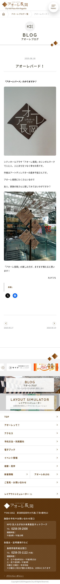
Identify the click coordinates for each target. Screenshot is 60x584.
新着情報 (8, 474)
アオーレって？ (12, 425)
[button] (2, 367)
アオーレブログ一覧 (19, 14)
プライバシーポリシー (15, 576)
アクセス (8, 433)
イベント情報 (11, 458)
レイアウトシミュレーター (16, 494)
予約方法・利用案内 (14, 442)
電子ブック (9, 450)
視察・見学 (9, 466)
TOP (6, 417)
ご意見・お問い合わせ (15, 482)
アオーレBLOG (41, 474)
